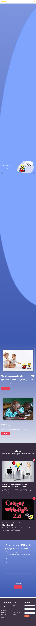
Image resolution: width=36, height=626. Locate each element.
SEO (10, 382)
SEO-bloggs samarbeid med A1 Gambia (16, 425)
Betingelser (15, 614)
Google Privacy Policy (27, 581)
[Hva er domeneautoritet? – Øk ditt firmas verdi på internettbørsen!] (18, 471)
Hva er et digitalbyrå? (17, 612)
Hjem (14, 605)
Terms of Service (18, 583)
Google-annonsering (16, 382)
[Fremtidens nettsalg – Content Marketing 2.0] (18, 509)
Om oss (14, 607)
